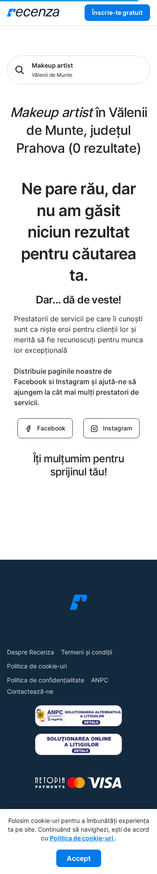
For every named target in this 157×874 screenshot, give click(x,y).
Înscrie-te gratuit (117, 12)
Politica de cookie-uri (37, 666)
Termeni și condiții (86, 652)
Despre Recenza (30, 652)
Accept (79, 858)
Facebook (51, 428)
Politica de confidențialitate (45, 680)
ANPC (99, 680)
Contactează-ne (30, 691)
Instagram (117, 428)
